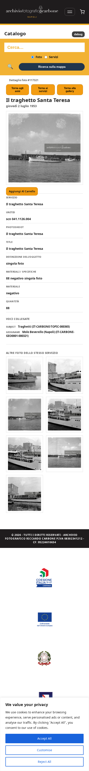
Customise (44, 750)
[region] (44, 734)
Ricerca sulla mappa (51, 66)
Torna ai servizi (43, 90)
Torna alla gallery (70, 90)
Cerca (10, 66)
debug (78, 34)
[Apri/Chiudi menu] (70, 12)
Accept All (44, 738)
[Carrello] (82, 11)
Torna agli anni (17, 90)
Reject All (44, 762)
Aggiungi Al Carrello (22, 191)
